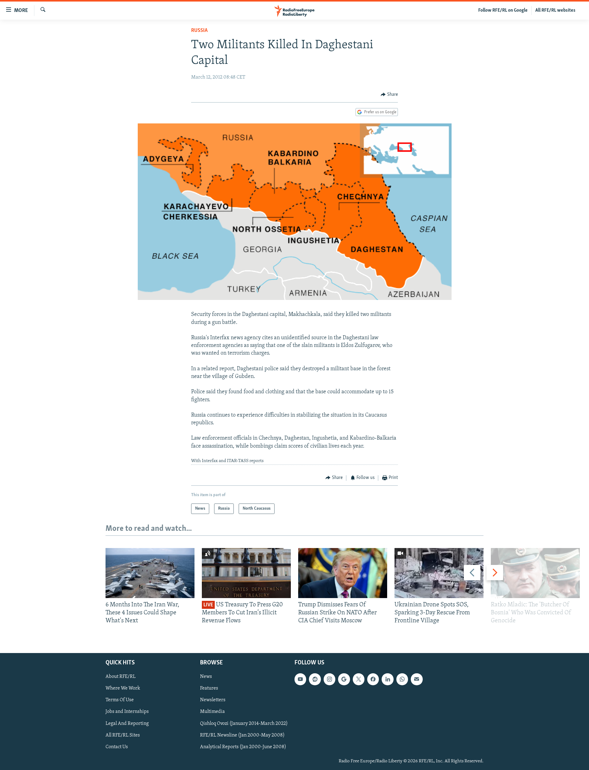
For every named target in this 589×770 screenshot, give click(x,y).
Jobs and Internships (127, 711)
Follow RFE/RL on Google (503, 10)
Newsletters (212, 700)
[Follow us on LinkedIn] (387, 679)
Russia (199, 30)
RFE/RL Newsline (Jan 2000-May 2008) (242, 735)
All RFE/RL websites (555, 10)
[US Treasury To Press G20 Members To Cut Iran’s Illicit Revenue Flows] (246, 573)
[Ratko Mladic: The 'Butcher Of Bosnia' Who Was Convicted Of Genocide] (535, 573)
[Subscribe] (416, 679)
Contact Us (117, 747)
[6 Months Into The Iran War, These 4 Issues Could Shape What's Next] (150, 573)
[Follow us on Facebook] (373, 679)
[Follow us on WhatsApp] (402, 679)
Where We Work (123, 688)
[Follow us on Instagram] (329, 679)
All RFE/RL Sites (123, 735)
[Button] (389, 95)
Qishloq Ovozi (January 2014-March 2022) (244, 723)
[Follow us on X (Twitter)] (358, 679)
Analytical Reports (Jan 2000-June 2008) (243, 747)
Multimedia (212, 711)
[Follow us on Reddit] (315, 679)
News (206, 676)
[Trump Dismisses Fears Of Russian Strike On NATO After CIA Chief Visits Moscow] (342, 573)
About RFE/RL (121, 676)
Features (209, 688)
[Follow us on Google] (344, 679)
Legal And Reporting (127, 723)
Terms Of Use (120, 700)
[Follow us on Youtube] (300, 679)
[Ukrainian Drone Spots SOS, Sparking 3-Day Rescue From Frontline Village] (439, 573)
